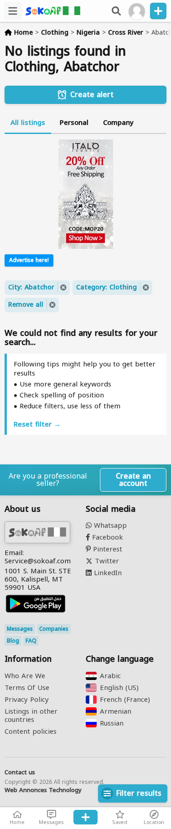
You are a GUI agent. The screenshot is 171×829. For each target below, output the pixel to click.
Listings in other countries (31, 715)
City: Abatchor (31, 287)
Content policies (31, 731)
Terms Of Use (27, 688)
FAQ (31, 641)
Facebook (106, 537)
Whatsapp (109, 525)
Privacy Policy (27, 699)
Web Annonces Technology (43, 790)
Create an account (133, 479)
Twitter (106, 561)
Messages (20, 629)
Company (118, 122)
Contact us (20, 772)
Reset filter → (37, 424)
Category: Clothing (106, 287)
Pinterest (106, 549)
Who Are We (25, 676)
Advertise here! (29, 260)
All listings (27, 122)
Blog (13, 641)
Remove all (25, 305)
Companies (53, 629)
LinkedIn (107, 573)
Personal (74, 122)
